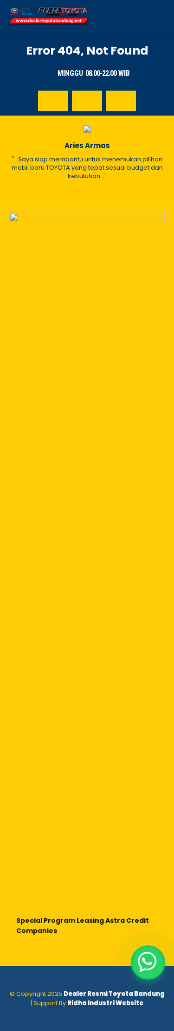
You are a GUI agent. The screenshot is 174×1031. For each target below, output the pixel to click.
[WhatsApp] (148, 962)
